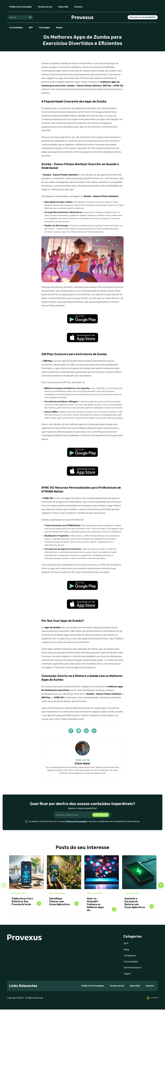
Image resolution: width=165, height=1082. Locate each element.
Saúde (59, 27)
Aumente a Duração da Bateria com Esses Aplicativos (135, 903)
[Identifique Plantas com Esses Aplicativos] (64, 872)
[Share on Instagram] (86, 730)
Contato (78, 7)
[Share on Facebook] (70, 730)
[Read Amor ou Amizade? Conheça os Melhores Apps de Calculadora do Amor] (114, 909)
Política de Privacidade (20, 7)
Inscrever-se (100, 815)
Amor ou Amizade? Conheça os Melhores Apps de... (95, 904)
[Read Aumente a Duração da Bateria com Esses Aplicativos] (151, 906)
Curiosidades (16, 27)
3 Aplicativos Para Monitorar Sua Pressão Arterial (22, 901)
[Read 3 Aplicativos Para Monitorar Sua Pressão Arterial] (39, 903)
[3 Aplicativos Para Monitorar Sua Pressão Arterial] (26, 872)
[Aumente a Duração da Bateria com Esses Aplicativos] (139, 872)
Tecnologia (44, 27)
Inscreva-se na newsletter (143, 17)
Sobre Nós (63, 7)
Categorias (130, 955)
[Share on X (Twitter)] (94, 730)
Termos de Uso (45, 7)
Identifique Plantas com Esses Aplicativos (59, 901)
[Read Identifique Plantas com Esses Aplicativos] (76, 903)
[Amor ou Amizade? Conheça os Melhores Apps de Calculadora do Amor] (101, 872)
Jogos (127, 973)
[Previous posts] (4, 885)
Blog (126, 949)
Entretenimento (132, 967)
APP (31, 27)
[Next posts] (161, 885)
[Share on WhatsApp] (78, 730)
